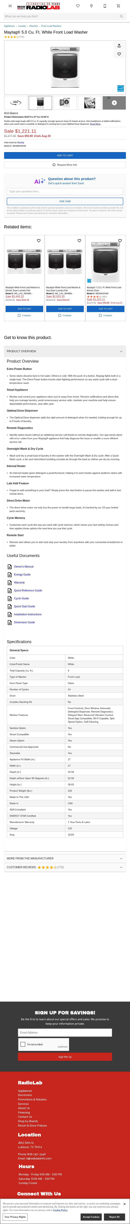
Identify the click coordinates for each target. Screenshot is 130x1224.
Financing (24, 1112)
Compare (26, 315)
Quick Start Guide (24, 606)
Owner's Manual (24, 566)
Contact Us (25, 1116)
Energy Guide (22, 574)
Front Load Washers (51, 26)
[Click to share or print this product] (119, 45)
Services (23, 1104)
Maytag (20, 142)
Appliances (9, 26)
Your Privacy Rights (15, 1217)
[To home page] (38, 6)
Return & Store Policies (32, 1125)
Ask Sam (65, 201)
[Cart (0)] (118, 6)
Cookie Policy (60, 1210)
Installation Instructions (27, 614)
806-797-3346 (36, 1154)
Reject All (114, 1217)
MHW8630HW (19, 146)
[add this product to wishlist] (119, 54)
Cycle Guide (21, 598)
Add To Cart (65, 155)
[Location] (91, 6)
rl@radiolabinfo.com (38, 1158)
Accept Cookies (91, 1217)
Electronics (25, 1095)
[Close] (124, 1204)
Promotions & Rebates (32, 1099)
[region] (65, 1211)
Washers (33, 26)
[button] (10, 6)
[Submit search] (121, 16)
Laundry (22, 26)
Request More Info (67, 164)
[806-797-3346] (105, 6)
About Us (24, 1108)
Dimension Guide (24, 622)
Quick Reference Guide (28, 590)
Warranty (19, 582)
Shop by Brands (28, 1121)
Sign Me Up (65, 1056)
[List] (78, 6)
